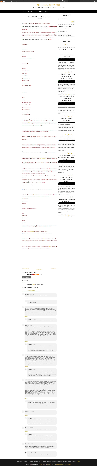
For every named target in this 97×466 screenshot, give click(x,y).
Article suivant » (54, 268)
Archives (41, 11)
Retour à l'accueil (39, 269)
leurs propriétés (29, 122)
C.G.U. (54, 464)
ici (50, 35)
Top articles (40, 464)
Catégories (30, 11)
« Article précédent (25, 268)
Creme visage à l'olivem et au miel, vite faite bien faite (67, 55)
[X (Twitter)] (64, 1)
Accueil (24, 11)
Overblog (78, 461)
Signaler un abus (49, 464)
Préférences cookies (68, 464)
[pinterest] (66, 1)
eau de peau (32, 231)
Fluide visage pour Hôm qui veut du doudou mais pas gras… (66, 157)
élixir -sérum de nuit (43, 158)
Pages (36, 11)
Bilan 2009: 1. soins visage (39, 17)
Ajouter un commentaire (31, 290)
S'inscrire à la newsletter (26, 277)
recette (42, 162)
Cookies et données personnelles (60, 464)
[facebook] (62, 1)
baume (50, 246)
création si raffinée (44, 238)
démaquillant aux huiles (37, 194)
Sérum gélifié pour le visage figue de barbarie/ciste (67, 98)
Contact (46, 11)
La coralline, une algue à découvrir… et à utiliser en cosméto (67, 76)
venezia (33, 284)
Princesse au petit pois (48, 5)
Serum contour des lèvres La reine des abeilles (66, 179)
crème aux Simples (34, 156)
